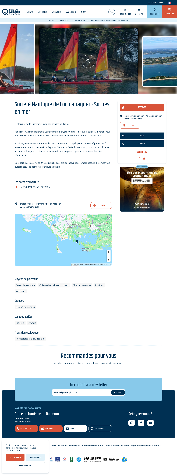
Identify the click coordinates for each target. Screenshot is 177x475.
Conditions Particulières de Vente (92, 445)
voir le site (142, 152)
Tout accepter (15, 457)
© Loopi (108, 264)
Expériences (43, 12)
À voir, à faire (71, 12)
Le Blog (83, 12)
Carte (132, 125)
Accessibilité (155, 2)
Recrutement (62, 445)
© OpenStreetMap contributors (94, 264)
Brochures (49, 428)
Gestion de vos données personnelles (117, 445)
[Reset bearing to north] (109, 260)
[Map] (63, 240)
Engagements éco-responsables (141, 445)
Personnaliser (25, 465)
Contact (72, 428)
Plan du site (157, 445)
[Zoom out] (109, 256)
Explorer (30, 12)
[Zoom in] (109, 252)
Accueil (51, 20)
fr (169, 3)
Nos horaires (99, 428)
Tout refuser (35, 457)
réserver (142, 107)
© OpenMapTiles (77, 264)
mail (142, 136)
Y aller (103, 205)
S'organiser (56, 12)
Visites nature (80, 20)
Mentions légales (74, 445)
